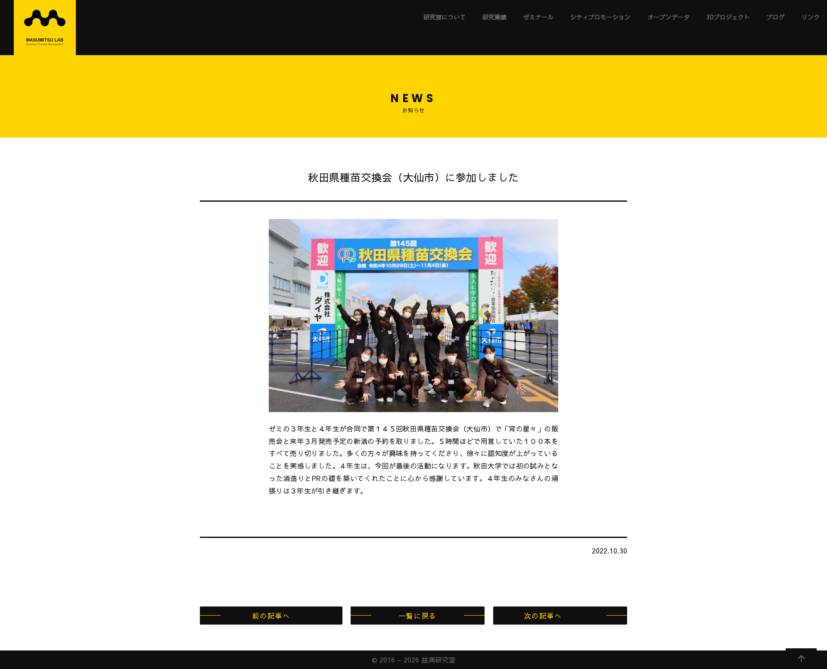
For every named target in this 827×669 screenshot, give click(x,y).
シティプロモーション (600, 17)
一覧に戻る (418, 615)
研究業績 (494, 17)
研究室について (444, 17)
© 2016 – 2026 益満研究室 (414, 659)
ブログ (776, 17)
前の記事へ (271, 615)
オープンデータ (668, 17)
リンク (811, 17)
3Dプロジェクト (728, 17)
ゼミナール (538, 17)
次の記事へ (543, 615)
